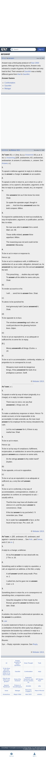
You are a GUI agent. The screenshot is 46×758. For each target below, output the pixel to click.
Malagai (7, 88)
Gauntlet (27, 71)
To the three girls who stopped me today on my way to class (6, 671)
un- (11, 542)
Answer (5, 163)
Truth (39, 663)
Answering (10, 158)
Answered (29, 155)
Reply (35, 644)
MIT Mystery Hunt (39, 680)
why (39, 686)
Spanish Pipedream (6, 686)
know (6, 690)
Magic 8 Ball (17, 694)
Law (5, 621)
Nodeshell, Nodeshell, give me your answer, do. (28, 680)
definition (5, 150)
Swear (39, 539)
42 (6, 663)
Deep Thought (28, 663)
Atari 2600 (35, 63)
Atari (19, 74)
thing (3, 58)
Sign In (41, 49)
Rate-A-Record (39, 690)
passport (11, 58)
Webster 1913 (15, 150)
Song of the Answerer (17, 680)
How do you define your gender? (6, 680)
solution (39, 694)
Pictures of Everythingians (17, 686)
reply (39, 671)
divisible (28, 686)
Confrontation (9, 83)
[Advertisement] (23, 23)
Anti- (31, 539)
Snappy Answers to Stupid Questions (17, 663)
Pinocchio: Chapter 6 (28, 690)
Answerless (6, 694)
